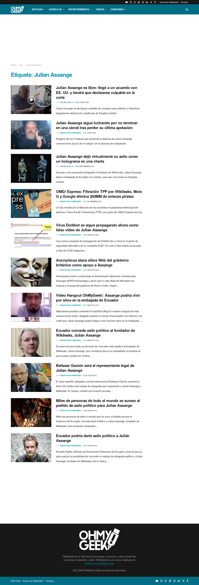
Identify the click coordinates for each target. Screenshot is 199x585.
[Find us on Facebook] (155, 2)
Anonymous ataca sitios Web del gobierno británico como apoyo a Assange (92, 262)
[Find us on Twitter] (151, 2)
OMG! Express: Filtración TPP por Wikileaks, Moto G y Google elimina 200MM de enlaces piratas (99, 194)
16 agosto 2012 (92, 340)
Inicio (14, 65)
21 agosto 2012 (92, 270)
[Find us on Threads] (143, 2)
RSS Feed (15, 580)
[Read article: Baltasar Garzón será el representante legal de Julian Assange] (31, 377)
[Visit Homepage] (17, 9)
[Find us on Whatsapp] (135, 2)
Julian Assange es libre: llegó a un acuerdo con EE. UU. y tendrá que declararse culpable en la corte (96, 92)
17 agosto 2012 (92, 305)
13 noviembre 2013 (93, 201)
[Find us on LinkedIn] (147, 2)
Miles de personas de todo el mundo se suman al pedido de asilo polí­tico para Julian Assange (98, 403)
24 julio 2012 (91, 375)
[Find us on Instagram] (131, 2)
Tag (21, 65)
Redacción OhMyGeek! (70, 133)
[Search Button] (187, 9)
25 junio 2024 (82, 102)
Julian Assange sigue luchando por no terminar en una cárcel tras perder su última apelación (96, 125)
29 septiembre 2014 (85, 166)
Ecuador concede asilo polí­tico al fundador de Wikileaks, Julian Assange (95, 333)
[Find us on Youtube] (126, 2)
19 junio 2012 (91, 445)
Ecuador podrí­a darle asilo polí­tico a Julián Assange (93, 438)
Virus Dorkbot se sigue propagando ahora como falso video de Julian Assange (97, 227)
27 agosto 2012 (92, 234)
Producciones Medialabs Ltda (99, 563)
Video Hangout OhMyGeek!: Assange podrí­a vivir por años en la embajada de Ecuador (98, 297)
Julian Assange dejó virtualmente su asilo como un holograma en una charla (97, 159)
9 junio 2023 (90, 132)
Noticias (37, 9)
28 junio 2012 (91, 410)
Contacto (184, 2)
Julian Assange (33, 65)
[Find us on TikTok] (139, 2)
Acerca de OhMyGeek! (169, 2)
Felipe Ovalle (66, 102)
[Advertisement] (99, 38)
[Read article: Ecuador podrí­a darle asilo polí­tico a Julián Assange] (31, 447)
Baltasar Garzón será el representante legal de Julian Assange (95, 368)
